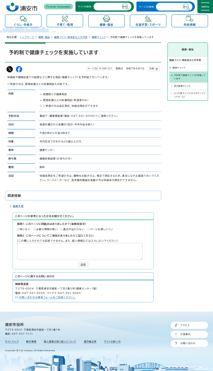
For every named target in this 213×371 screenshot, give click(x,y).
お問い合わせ (188, 343)
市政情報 (190, 24)
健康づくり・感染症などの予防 (71, 37)
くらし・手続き (23, 24)
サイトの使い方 (112, 341)
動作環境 (31, 341)
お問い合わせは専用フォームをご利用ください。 (47, 297)
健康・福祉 (106, 24)
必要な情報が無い (47, 229)
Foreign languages (58, 6)
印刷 (151, 68)
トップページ (27, 37)
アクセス (185, 325)
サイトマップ (12, 341)
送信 (83, 264)
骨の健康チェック (182, 86)
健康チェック (99, 37)
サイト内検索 (84, 6)
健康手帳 (18, 206)
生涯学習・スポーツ (148, 24)
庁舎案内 (185, 334)
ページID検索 (146, 6)
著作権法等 (90, 341)
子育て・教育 (65, 24)
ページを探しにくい (101, 229)
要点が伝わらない (74, 229)
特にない (25, 229)
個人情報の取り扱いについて (60, 341)
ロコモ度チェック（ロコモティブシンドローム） (190, 95)
